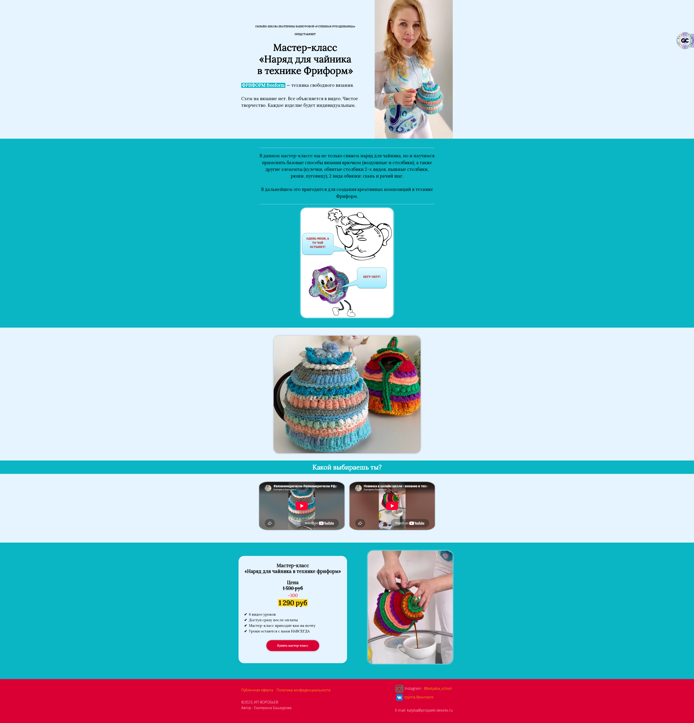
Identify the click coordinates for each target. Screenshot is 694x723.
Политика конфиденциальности (304, 690)
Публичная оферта (257, 690)
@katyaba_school (438, 688)
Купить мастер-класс (292, 645)
